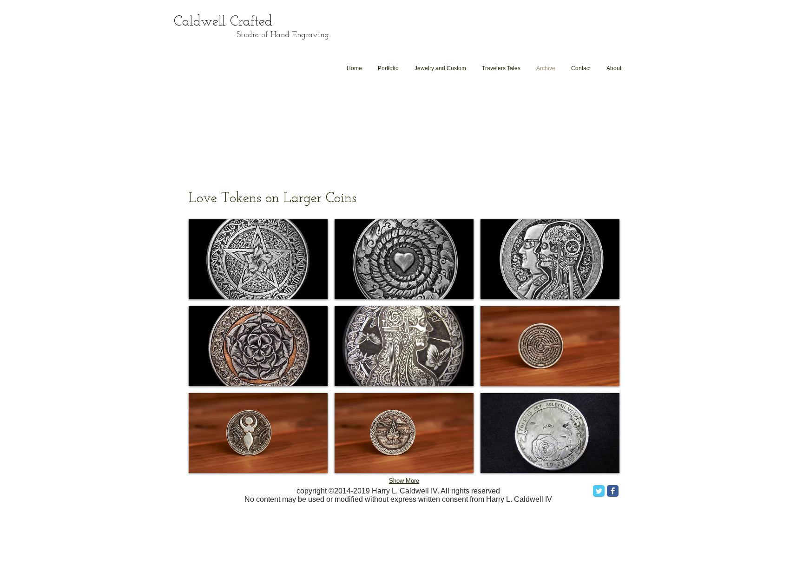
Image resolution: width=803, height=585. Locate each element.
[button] (258, 259)
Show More (404, 480)
